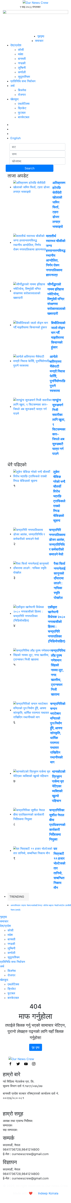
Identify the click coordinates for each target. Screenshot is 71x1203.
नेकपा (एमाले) (15, 910)
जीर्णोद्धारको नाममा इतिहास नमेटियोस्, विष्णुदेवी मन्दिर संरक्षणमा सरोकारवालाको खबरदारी (56, 298)
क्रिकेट (22, 108)
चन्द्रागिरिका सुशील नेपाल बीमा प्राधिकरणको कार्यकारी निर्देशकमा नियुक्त (57, 824)
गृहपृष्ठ (40, 36)
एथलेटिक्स (24, 103)
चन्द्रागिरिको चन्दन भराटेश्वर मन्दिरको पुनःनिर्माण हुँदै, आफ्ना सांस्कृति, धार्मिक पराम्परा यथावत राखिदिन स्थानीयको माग (57, 733)
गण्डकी (22, 63)
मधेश (20, 54)
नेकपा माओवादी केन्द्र (34, 905)
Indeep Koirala (48, 1193)
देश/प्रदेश (15, 45)
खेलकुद (14, 99)
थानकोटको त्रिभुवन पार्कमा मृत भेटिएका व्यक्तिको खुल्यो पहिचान (58, 786)
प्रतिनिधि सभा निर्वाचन (22, 81)
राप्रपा (23, 905)
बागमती (22, 59)
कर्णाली (22, 72)
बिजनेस (22, 90)
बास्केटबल (23, 117)
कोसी (21, 50)
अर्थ (12, 85)
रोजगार (22, 94)
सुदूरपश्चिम (24, 76)
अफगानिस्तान (15, 905)
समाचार (39, 41)
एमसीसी (68, 905)
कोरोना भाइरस (48, 905)
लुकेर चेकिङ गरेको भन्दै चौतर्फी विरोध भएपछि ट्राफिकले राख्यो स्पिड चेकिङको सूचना (59, 496)
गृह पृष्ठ (36, 1047)
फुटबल (22, 112)
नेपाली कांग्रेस (59, 905)
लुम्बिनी (22, 67)
